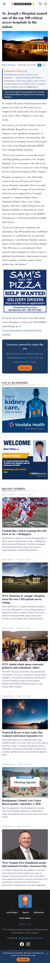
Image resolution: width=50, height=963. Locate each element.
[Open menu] (4, 4)
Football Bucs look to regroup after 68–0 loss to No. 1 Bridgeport (24, 532)
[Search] (46, 4)
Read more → (32, 87)
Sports (25, 912)
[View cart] (40, 4)
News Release (8, 559)
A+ (44, 65)
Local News (11, 912)
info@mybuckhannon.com (30, 938)
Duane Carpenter (9, 494)
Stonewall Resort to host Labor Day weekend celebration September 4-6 (22, 734)
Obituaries (39, 912)
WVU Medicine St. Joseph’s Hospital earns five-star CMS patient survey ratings (23, 599)
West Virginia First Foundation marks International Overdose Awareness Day (24, 864)
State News (25, 918)
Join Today (23, 959)
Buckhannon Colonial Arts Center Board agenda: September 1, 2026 (21, 802)
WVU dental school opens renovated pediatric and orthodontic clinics (22, 665)
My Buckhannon (8, 764)
